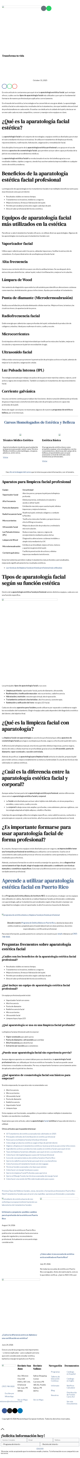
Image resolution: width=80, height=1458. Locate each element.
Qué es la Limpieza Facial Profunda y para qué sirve (26, 1173)
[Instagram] (9, 1410)
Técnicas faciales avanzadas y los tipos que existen (26, 1167)
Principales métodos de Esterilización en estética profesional (30, 1137)
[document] (40, 1443)
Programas (55, 1372)
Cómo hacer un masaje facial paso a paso (22, 1170)
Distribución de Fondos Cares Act (72, 1394)
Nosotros (55, 1395)
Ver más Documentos (72, 1402)
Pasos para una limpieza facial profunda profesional (26, 1140)
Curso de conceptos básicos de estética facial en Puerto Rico (30, 1158)
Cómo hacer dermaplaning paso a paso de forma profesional (30, 1155)
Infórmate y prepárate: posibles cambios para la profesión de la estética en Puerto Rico (20, 1215)
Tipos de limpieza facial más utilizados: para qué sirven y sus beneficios (34, 1152)
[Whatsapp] (48, 8)
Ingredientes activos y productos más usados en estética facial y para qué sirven (38, 1149)
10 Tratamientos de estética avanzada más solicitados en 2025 (31, 1134)
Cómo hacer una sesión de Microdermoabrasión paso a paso (30, 1179)
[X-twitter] (15, 1410)
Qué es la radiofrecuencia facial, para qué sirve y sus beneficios (31, 1161)
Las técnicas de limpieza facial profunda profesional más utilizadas (34, 568)
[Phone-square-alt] (43, 8)
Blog (53, 1390)
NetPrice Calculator (71, 1386)
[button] (4, 86)
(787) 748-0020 (8, 1386)
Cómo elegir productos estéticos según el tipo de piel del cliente (32, 1143)
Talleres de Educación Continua (55, 1378)
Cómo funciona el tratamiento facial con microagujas (27, 1164)
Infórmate (55, 1385)
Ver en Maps (23, 1400)
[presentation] (38, 466)
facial (46, 1121)
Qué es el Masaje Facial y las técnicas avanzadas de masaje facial (32, 1176)
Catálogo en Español (71, 1373)
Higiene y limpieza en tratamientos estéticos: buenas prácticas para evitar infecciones (40, 1146)
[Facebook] (4, 1410)
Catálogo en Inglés (70, 1380)
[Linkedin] (20, 1410)
